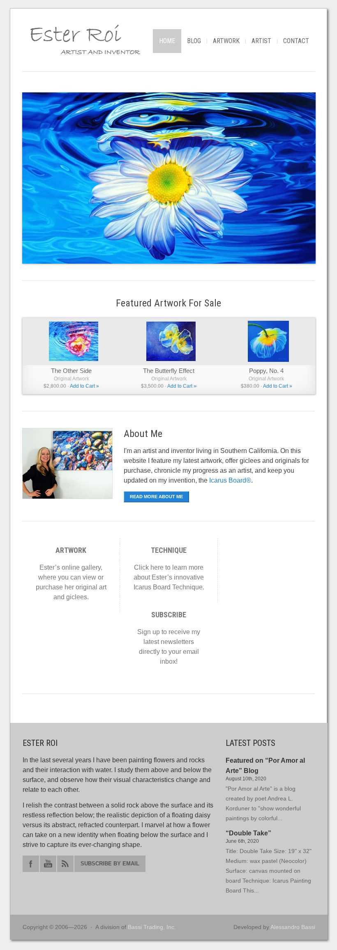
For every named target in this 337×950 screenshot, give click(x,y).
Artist (261, 41)
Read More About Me (156, 496)
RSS (65, 864)
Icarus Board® (230, 480)
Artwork (226, 41)
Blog (194, 41)
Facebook (31, 864)
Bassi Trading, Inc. (152, 927)
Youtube (48, 864)
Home (167, 41)
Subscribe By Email (110, 863)
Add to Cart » (84, 386)
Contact (296, 41)
